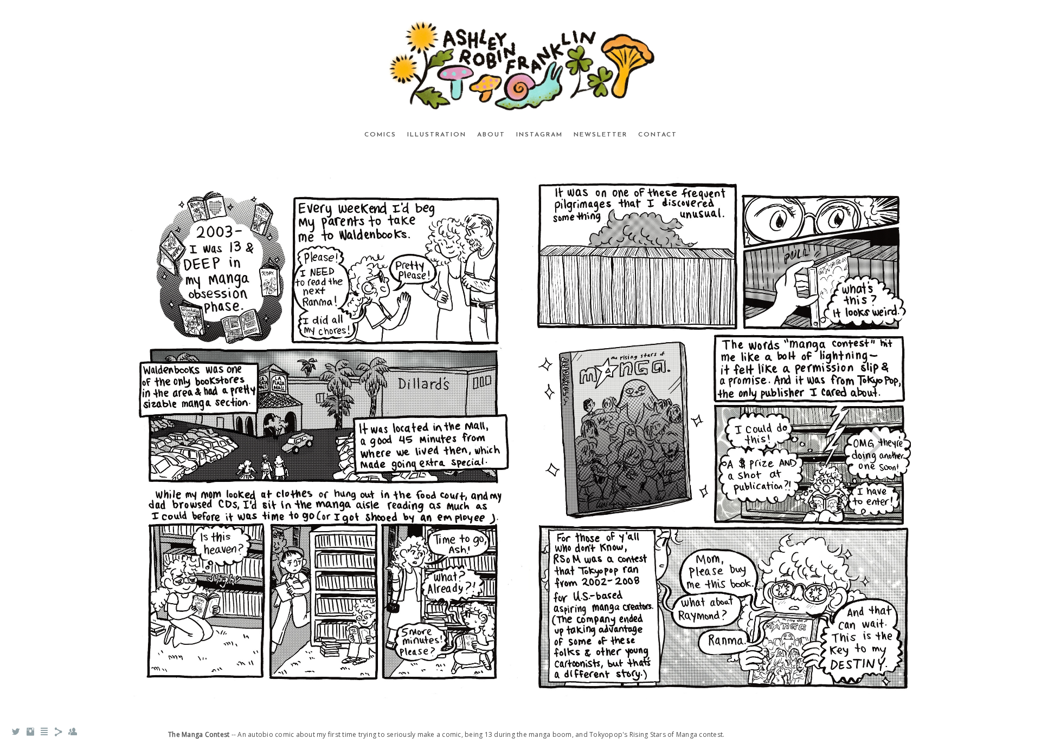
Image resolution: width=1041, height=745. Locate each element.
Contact (657, 135)
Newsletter (600, 135)
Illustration (436, 135)
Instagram (539, 135)
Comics (380, 135)
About (491, 135)
